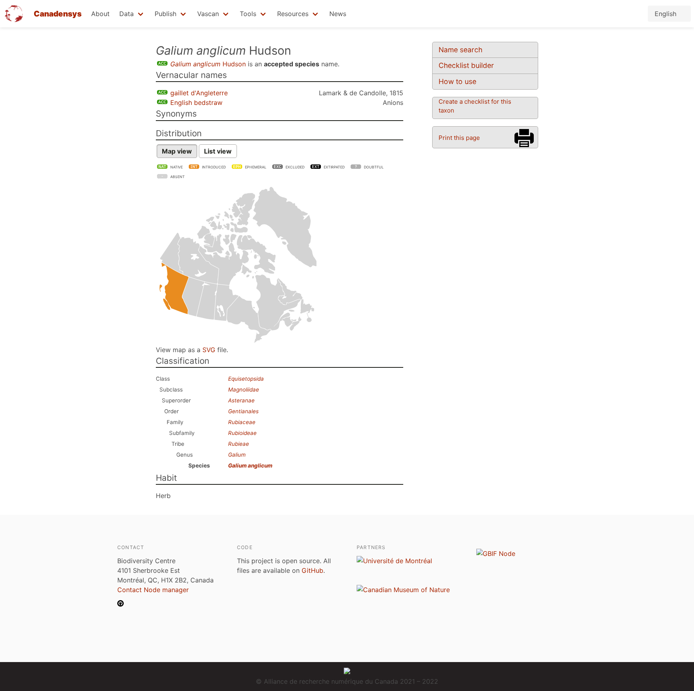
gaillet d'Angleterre (199, 93)
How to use (457, 81)
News (337, 14)
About (100, 14)
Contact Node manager (153, 590)
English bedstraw (196, 102)
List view (218, 151)
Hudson (208, 64)
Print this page (459, 137)
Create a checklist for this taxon (475, 106)
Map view (177, 151)
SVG (208, 350)
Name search (460, 49)
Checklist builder (466, 65)
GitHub (312, 570)
